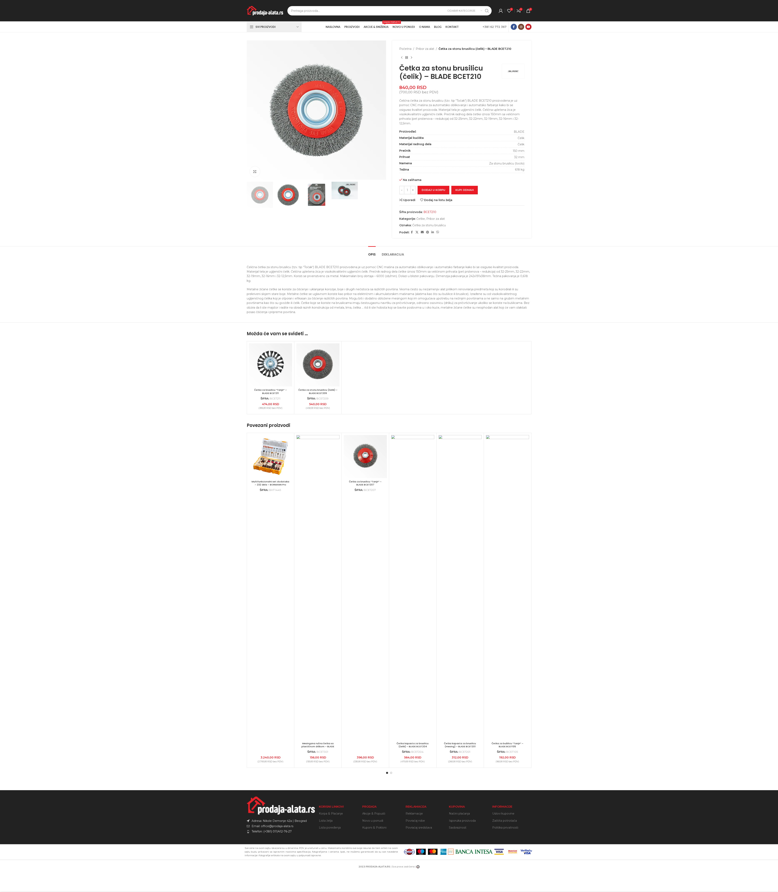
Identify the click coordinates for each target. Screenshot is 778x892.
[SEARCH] (487, 10)
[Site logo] (265, 10)
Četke (420, 219)
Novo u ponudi (372, 820)
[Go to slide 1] (387, 773)
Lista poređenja (330, 827)
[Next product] (411, 57)
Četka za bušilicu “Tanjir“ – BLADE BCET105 (507, 745)
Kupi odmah (464, 189)
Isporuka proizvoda (462, 820)
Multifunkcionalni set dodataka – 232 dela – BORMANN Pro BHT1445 (270, 485)
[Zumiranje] (255, 171)
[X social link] (417, 232)
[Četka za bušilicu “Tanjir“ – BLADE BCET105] (507, 587)
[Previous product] (401, 57)
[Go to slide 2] (391, 773)
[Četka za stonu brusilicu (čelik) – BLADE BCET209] (317, 364)
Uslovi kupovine (503, 813)
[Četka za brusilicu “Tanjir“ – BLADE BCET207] (365, 456)
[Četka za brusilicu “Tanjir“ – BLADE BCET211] (270, 364)
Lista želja (326, 820)
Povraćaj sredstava (419, 827)
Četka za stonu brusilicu (429, 225)
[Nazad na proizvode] (406, 57)
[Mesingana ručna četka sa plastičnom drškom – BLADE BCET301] (317, 587)
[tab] (372, 252)
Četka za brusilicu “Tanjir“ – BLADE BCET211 (270, 391)
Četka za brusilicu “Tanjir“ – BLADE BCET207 (365, 483)
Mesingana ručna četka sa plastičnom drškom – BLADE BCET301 (317, 746)
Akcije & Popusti (373, 813)
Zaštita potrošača (504, 820)
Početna (405, 49)
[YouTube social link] (528, 27)
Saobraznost (457, 827)
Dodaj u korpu (433, 189)
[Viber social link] (437, 232)
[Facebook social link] (514, 27)
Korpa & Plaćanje (331, 813)
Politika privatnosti (505, 827)
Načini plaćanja (459, 813)
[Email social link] (422, 232)
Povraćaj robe (415, 820)
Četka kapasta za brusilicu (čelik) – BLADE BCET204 (413, 745)
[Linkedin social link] (432, 232)
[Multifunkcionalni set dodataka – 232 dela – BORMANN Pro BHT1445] (270, 456)
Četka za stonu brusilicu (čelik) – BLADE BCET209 (317, 391)
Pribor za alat (425, 49)
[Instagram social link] (521, 27)
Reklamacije (414, 813)
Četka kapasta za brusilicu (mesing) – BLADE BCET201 (460, 745)
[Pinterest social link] (427, 232)
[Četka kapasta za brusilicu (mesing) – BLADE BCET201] (460, 587)
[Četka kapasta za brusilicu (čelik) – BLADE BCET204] (412, 587)
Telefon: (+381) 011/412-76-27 (272, 831)
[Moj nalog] (501, 11)
